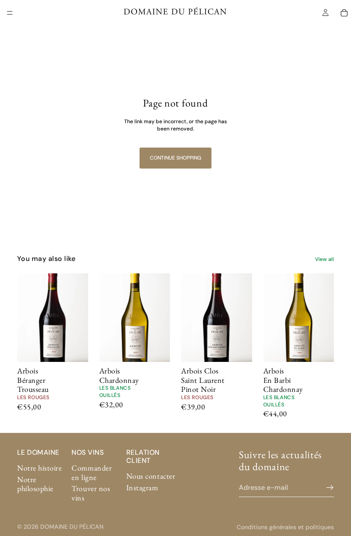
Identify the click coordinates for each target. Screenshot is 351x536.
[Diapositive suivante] (78, 317)
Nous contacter (151, 476)
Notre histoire (39, 468)
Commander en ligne (91, 472)
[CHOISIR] (75, 348)
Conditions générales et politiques (285, 527)
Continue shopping (175, 157)
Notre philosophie (35, 483)
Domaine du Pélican (72, 526)
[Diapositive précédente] (26, 317)
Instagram (142, 487)
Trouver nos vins (90, 493)
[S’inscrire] (330, 487)
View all (324, 259)
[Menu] (10, 13)
